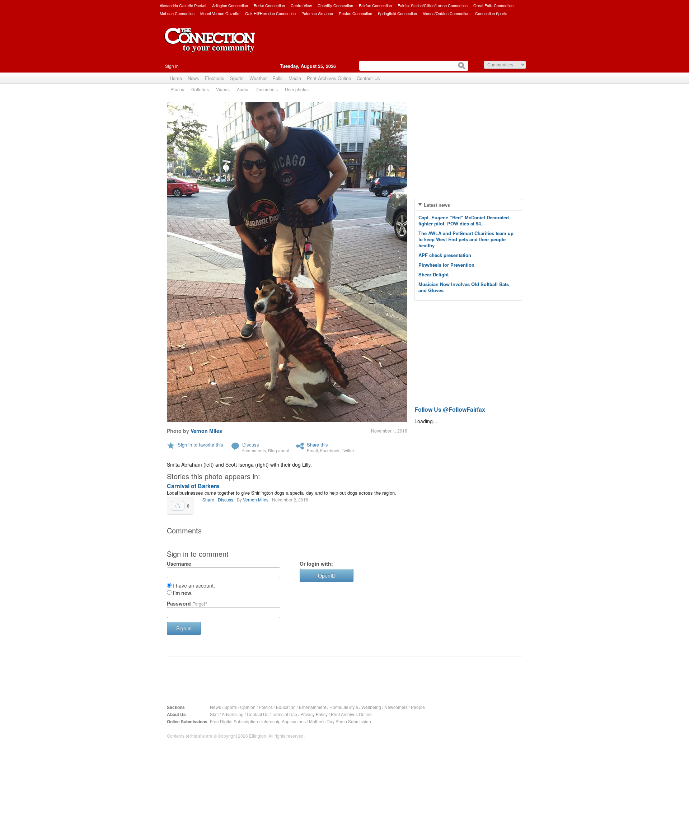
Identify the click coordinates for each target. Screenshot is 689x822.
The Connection (210, 45)
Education (286, 707)
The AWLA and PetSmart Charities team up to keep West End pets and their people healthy (466, 239)
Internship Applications (283, 721)
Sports (237, 78)
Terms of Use (284, 714)
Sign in (172, 66)
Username (179, 563)
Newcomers (396, 707)
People (418, 707)
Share (208, 499)
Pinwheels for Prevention (446, 264)
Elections (214, 78)
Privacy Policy (314, 714)
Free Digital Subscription (234, 721)
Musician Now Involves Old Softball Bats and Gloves (463, 287)
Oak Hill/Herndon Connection (270, 13)
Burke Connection (269, 5)
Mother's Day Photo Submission (340, 721)
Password (187, 603)
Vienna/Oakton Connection (446, 13)
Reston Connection (355, 13)
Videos (223, 89)
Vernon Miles (206, 430)
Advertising (233, 714)
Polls (277, 78)
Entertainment (312, 707)
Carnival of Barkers (193, 486)
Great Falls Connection (493, 5)
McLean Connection (177, 13)
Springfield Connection (397, 13)
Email (312, 450)
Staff (214, 714)
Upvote (177, 506)
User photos (297, 89)
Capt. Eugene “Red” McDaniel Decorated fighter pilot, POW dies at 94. (463, 220)
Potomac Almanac (317, 13)
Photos (177, 89)
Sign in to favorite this (200, 444)
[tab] (468, 204)
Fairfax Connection (375, 5)
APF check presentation (444, 255)
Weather (258, 78)
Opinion (248, 707)
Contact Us (368, 78)
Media (295, 78)
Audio (242, 89)
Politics (266, 707)
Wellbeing (371, 707)
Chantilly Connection (335, 5)
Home (176, 78)
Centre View (301, 5)
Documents (267, 89)
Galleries (200, 89)
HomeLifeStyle (343, 707)
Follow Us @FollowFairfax (449, 409)
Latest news (437, 204)
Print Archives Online (329, 78)
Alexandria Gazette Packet (183, 5)
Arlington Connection (230, 5)
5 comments (254, 450)
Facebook (329, 450)
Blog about (278, 450)
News (193, 78)
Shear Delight (433, 274)
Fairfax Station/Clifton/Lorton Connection (433, 5)
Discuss (250, 444)
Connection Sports (491, 13)
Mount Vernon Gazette (219, 13)
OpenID (327, 575)
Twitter (348, 450)
